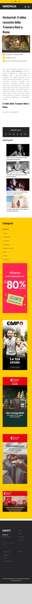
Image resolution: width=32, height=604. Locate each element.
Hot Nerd (6, 241)
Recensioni (7, 237)
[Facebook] (5, 134)
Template (6, 259)
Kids (5, 252)
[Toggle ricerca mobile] (25, 7)
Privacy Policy (6, 543)
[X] (9, 134)
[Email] (25, 134)
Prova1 (5, 256)
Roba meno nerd (8, 248)
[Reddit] (13, 134)
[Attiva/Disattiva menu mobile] (29, 7)
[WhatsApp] (17, 134)
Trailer (14, 57)
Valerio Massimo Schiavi (19, 61)
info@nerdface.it (7, 536)
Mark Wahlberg (16, 71)
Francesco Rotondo (16, 580)
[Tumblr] (21, 134)
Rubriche (6, 244)
